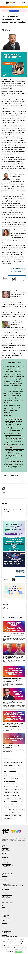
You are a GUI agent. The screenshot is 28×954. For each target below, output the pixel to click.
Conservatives (12, 771)
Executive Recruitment (7, 874)
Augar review (20, 765)
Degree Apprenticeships (9, 781)
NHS (5, 801)
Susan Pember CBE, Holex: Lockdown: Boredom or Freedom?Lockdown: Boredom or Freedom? (14, 466)
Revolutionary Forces (6, 81)
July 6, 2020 (8, 31)
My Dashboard (5, 917)
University (14, 815)
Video (3, 907)
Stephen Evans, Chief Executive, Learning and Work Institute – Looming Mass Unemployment (14, 450)
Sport (5, 809)
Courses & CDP (5, 932)
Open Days (4, 935)
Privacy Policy (5, 852)
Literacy (16, 792)
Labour (11, 789)
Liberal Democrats (19, 789)
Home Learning (7, 786)
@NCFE (5, 79)
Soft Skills (18, 807)
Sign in (23, 2)
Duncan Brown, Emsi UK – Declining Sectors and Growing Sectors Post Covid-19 (13, 435)
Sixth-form (11, 807)
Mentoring (6, 798)
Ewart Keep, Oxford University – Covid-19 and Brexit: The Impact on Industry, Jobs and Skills (14, 430)
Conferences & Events (7, 931)
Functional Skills (7, 784)
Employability (5, 862)
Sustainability (7, 812)
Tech (19, 812)
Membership (5, 921)
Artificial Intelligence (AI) (9, 765)
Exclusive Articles (6, 883)
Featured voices (14, 475)
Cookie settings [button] (9, 951)
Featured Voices (5, 884)
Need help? (4, 923)
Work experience (8, 818)
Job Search (4, 876)
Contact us (4, 846)
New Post (4, 916)
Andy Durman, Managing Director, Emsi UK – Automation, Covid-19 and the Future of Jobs (14, 446)
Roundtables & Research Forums (9, 936)
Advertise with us (6, 850)
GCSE (20, 784)
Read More (21, 949)
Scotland (20, 804)
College (5, 771)
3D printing (6, 762)
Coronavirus (6, 778)
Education (4, 860)
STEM (10, 809)
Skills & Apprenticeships (7, 865)
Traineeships (7, 815)
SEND (5, 807)
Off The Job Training (12, 801)
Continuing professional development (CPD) (12, 774)
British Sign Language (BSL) (17, 768)
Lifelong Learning (8, 792)
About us (4, 845)
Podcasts (4, 905)
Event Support (5, 899)
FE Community (5, 848)
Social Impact (5, 866)
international (16, 786)
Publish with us (5, 849)
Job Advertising (5, 896)
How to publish (5, 914)
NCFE (6, 29)
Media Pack (4, 893)
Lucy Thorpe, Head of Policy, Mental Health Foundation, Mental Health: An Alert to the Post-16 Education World (14, 461)
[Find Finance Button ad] (14, 528)
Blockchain (6, 768)
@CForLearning (13, 79)
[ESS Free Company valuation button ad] (14, 544)
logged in (13, 509)
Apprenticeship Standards (17, 762)
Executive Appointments (7, 873)
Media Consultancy (6, 897)
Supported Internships (18, 809)
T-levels (14, 812)
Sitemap (4, 853)
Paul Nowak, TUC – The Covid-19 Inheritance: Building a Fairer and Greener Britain (13, 425)
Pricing (3, 892)
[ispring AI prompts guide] (14, 559)
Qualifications (12, 804)
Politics (5, 804)
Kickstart (6, 789)
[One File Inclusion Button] (14, 590)
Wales (20, 815)
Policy (21, 801)
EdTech (3, 861)
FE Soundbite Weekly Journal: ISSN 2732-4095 (12, 885)
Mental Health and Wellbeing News (12, 795)
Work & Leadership (6, 864)
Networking (4, 933)
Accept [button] (19, 951)
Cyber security (15, 778)
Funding (15, 784)
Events (3, 919)
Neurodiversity (18, 798)
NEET (12, 798)
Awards (4, 930)
